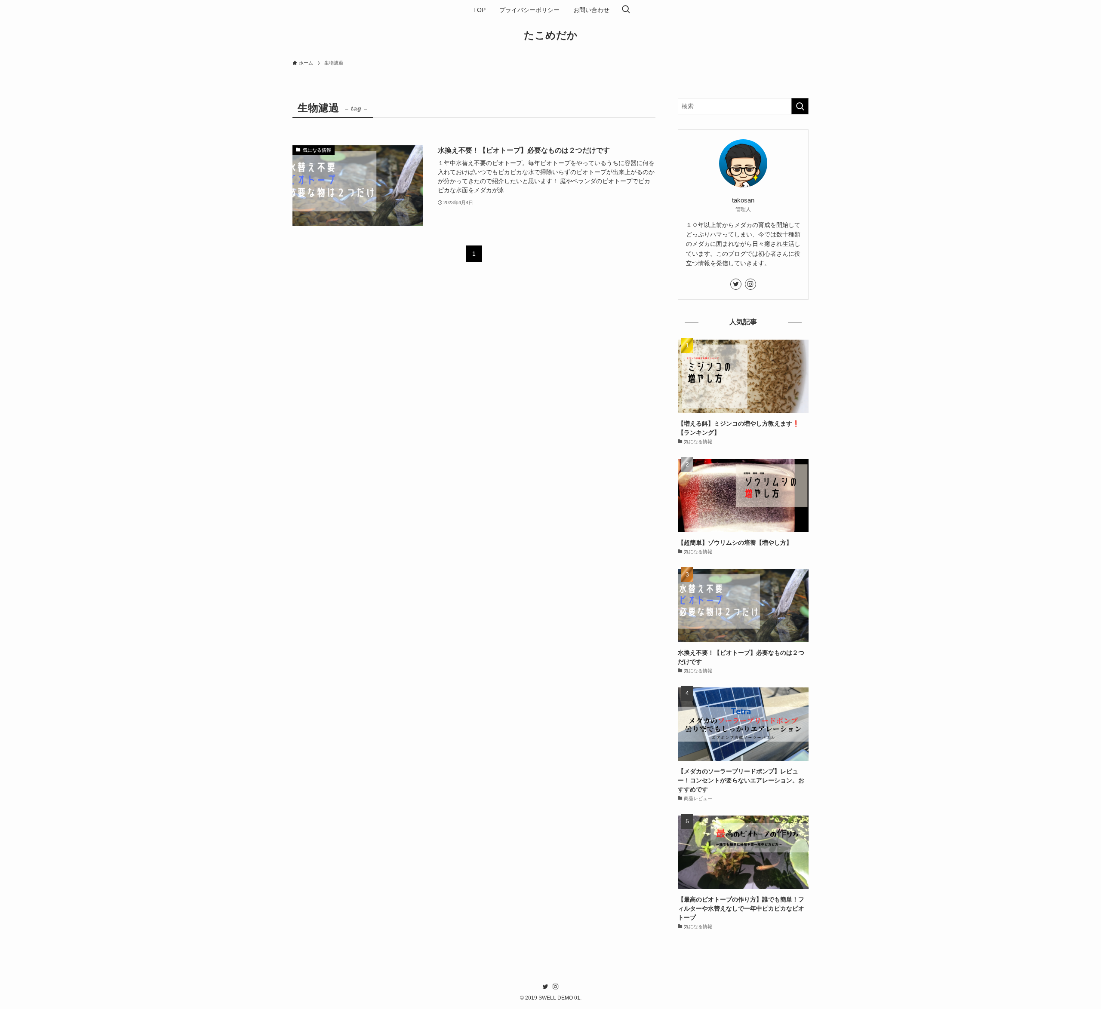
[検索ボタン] (625, 10)
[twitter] (735, 284)
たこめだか (551, 35)
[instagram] (750, 284)
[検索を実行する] (800, 106)
